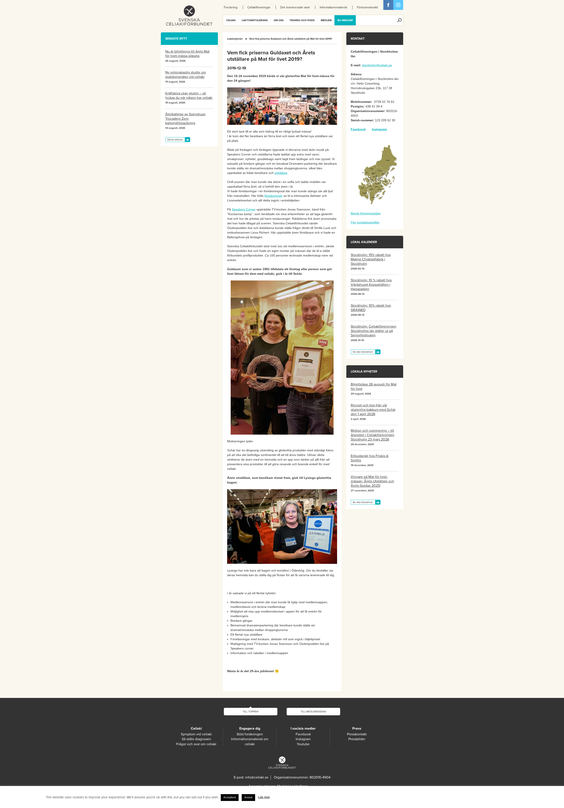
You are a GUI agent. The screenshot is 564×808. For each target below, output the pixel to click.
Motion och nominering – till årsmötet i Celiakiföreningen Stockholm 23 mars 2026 (372, 435)
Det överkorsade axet (295, 7)
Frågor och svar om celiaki (196, 744)
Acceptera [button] (229, 797)
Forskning (230, 7)
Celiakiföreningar (258, 7)
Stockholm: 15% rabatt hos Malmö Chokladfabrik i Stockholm (371, 259)
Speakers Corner (244, 209)
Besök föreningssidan (366, 213)
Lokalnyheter (235, 38)
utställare (281, 173)
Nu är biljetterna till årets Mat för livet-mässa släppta (187, 53)
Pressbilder (356, 739)
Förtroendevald (367, 7)
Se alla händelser (363, 351)
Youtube (303, 744)
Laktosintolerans (255, 20)
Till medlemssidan (313, 711)
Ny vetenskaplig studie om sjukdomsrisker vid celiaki (185, 74)
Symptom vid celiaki (196, 734)
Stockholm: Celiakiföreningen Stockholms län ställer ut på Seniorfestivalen (373, 331)
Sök (399, 20)
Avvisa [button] (248, 797)
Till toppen (250, 711)
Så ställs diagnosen (196, 739)
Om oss (279, 20)
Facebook (388, 5)
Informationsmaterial (333, 7)
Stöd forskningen (250, 734)
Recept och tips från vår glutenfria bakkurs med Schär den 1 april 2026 (373, 409)
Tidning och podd (302, 20)
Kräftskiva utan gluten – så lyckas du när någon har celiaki (188, 95)
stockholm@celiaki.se (377, 65)
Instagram (379, 129)
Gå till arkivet (175, 139)
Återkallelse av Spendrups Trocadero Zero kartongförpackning (185, 118)
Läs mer (264, 797)
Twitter (398, 5)
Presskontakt (357, 734)
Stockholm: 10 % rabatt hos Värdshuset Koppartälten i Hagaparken (371, 284)
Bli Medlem (345, 20)
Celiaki (231, 20)
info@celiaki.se (256, 777)
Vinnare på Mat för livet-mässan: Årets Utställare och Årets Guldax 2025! (372, 481)
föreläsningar (273, 195)
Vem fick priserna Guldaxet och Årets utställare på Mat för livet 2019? (290, 38)
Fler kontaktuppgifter (365, 222)
